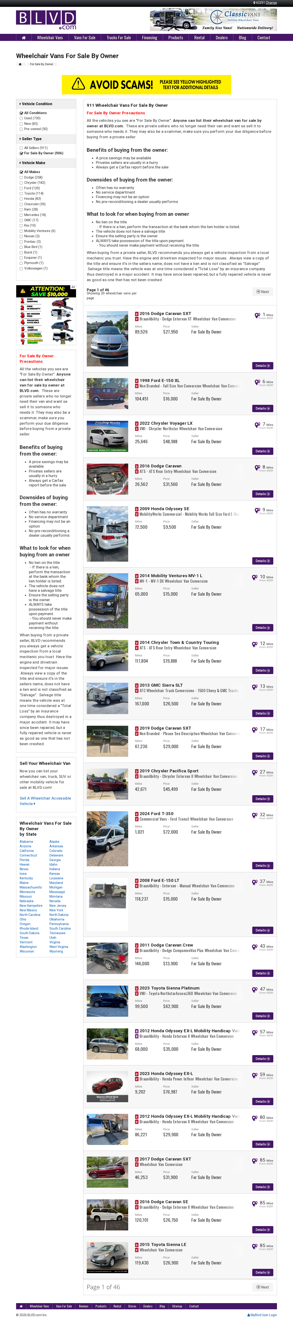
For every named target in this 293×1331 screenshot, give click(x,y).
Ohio (23, 919)
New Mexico (28, 910)
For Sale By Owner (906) (43, 153)
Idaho (53, 864)
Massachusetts (31, 887)
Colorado (55, 851)
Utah (52, 937)
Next (271, 20)
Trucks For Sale (119, 37)
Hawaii (24, 864)
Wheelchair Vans (50, 37)
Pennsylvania (59, 924)
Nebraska (26, 901)
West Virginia (58, 947)
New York (56, 910)
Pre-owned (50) (36, 129)
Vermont (26, 942)
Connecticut (28, 855)
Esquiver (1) (33, 258)
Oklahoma (56, 919)
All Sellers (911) (36, 148)
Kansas (54, 873)
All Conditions (35, 113)
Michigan (55, 887)
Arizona (25, 846)
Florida (24, 860)
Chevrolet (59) (35, 204)
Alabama (26, 841)
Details (261, 366)
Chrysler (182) (34, 183)
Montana (55, 896)
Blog (242, 37)
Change (271, 3)
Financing (149, 37)
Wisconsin (27, 951)
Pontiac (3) (32, 242)
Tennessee (57, 933)
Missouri (26, 896)
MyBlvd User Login (263, 1315)
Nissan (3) (32, 236)
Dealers (222, 37)
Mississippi (57, 892)
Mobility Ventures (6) (39, 231)
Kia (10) (30, 225)
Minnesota (27, 892)
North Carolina (30, 915)
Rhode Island (29, 928)
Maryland (56, 883)
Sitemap (177, 1306)
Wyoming (56, 951)
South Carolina (60, 928)
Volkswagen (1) (36, 268)
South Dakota (29, 933)
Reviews (83, 1306)
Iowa (23, 873)
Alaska (54, 841)
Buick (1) (30, 252)
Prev (156, 20)
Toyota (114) (33, 193)
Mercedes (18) (35, 215)
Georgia (55, 860)
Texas (24, 937)
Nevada (54, 901)
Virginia (54, 942)
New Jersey (57, 905)
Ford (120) (32, 188)
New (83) (31, 124)
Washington (28, 947)
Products (175, 37)
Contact (264, 37)
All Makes (32, 172)
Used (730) (32, 118)
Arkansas (56, 846)
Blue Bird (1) (33, 247)
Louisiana (56, 878)
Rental (199, 37)
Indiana (54, 869)
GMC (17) (31, 220)
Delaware (56, 855)
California (27, 851)
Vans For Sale (84, 37)
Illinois (24, 869)
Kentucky (26, 878)
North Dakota (58, 915)
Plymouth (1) (33, 263)
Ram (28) (31, 209)
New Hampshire (31, 905)
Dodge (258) (33, 177)
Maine (24, 883)
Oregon (25, 924)
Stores (132, 1306)
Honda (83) (32, 199)
